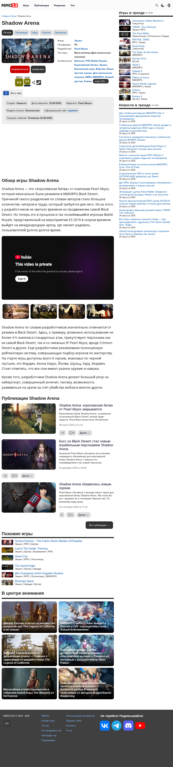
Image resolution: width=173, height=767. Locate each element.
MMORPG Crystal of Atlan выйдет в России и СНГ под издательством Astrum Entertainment (83, 626)
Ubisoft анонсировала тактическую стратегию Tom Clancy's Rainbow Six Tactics (144, 232)
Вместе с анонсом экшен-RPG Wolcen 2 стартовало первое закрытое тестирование (143, 156)
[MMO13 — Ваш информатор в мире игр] (10, 5)
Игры (26, 5)
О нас (69, 730)
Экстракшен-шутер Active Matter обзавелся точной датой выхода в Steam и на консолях (143, 193)
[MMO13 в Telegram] (117, 726)
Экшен (78, 40)
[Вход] (168, 5)
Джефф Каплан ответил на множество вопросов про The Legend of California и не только (29, 626)
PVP (88, 60)
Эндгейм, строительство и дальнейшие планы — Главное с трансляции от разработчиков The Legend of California (26, 658)
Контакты (71, 725)
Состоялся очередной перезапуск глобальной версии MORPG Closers (144, 138)
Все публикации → (99, 525)
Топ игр (45, 725)
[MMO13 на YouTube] (140, 726)
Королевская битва (86, 65)
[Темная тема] (162, 5)
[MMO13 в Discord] (128, 726)
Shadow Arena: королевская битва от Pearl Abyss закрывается (86, 407)
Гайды (34, 32)
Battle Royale (99, 60)
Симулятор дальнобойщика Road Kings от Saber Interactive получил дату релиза (142, 147)
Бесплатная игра (84, 69)
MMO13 (45, 716)
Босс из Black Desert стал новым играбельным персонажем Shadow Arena (86, 445)
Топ (72, 5)
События (46, 32)
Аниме (88, 81)
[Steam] (38, 82)
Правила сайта (73, 720)
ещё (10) (100, 81)
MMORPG (98, 77)
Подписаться (20, 69)
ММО (88, 77)
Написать (38, 69)
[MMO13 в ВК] (105, 726)
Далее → (85, 432)
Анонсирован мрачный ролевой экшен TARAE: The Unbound (145, 211)
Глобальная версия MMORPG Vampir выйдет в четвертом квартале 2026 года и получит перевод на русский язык (145, 128)
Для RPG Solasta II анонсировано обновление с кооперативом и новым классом (145, 184)
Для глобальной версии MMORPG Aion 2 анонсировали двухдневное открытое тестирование (141, 116)
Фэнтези (79, 60)
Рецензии (59, 5)
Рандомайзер (48, 740)
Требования (60, 32)
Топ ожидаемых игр (51, 730)
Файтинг (100, 69)
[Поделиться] (33, 82)
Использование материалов (80, 716)
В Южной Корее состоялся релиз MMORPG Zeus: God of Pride (143, 166)
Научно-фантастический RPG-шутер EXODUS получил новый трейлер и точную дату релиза (144, 202)
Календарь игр (48, 735)
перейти (73, 110)
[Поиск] (157, 5)
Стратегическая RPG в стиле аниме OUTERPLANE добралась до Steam (139, 175)
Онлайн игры (48, 720)
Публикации (41, 5)
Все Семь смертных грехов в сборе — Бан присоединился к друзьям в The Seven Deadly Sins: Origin (144, 222)
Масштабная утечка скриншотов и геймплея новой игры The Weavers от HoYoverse (28, 692)
